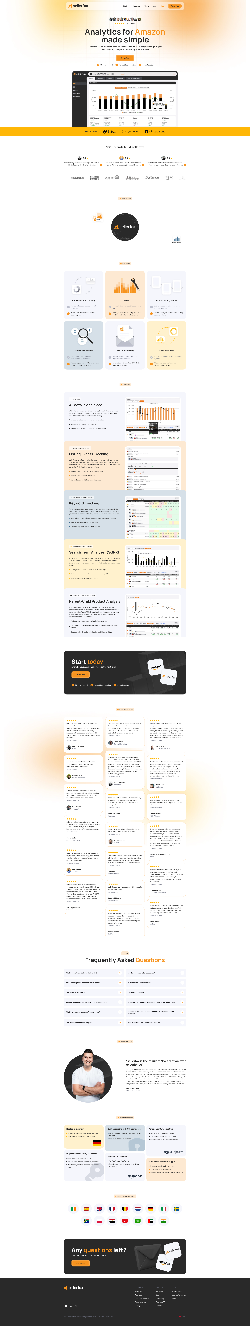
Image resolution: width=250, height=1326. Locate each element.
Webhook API (160, 1302)
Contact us (80, 1263)
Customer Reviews (142, 1298)
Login (163, 6)
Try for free (175, 6)
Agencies (138, 1295)
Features (138, 1291)
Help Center (160, 1291)
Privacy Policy (177, 1291)
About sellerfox (140, 1302)
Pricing (137, 1305)
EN (183, 1317)
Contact (159, 1305)
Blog (157, 1295)
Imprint (174, 1298)
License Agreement (179, 1295)
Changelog (160, 1298)
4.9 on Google (130, 23)
